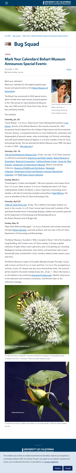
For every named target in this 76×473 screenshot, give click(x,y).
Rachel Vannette (20, 230)
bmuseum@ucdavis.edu (42, 275)
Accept (67, 468)
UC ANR (7, 36)
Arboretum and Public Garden (40, 158)
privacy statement (51, 462)
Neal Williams (58, 193)
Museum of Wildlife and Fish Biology (29, 168)
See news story (26, 146)
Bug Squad (16, 36)
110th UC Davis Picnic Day (16, 204)
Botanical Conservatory (25, 161)
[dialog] (38, 462)
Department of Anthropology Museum (29, 164)
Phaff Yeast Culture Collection (30, 175)
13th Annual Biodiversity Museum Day (21, 154)
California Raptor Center (46, 161)
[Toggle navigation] (7, 3)
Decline (58, 468)
